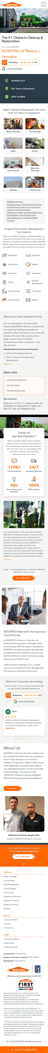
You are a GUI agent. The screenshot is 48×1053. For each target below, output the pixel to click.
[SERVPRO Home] (12, 4)
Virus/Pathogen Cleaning (17, 207)
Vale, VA (15, 408)
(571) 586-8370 (23, 578)
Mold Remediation (11, 884)
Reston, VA (8, 403)
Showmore (8, 364)
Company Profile (10, 920)
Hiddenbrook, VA (28, 408)
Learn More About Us (16, 380)
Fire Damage (9, 880)
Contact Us (8, 928)
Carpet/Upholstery (22, 210)
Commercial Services (15, 391)
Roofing (7, 908)
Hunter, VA (35, 406)
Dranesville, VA (10, 406)
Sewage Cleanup (14, 205)
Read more (10, 728)
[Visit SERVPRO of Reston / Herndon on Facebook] (24, 864)
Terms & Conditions (11, 939)
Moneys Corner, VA (34, 403)
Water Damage (10, 876)
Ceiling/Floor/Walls (14, 213)
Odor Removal (25, 215)
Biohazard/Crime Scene (32, 205)
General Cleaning (11, 904)
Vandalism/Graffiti (30, 218)
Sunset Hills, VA (23, 406)
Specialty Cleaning (11, 900)
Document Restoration (32, 213)
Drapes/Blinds (12, 215)
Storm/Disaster (10, 888)
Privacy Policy (9, 943)
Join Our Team (13, 385)
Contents (10, 221)
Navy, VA (7, 408)
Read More (12, 788)
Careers (7, 924)
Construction (9, 892)
